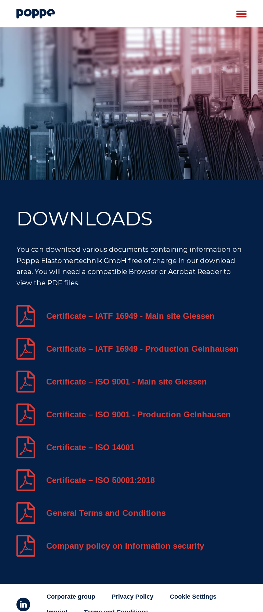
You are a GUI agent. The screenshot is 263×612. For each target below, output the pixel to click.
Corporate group (71, 596)
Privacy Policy (132, 596)
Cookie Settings (193, 596)
